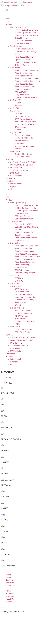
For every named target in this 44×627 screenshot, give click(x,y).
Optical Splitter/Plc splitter (26, 97)
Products (9, 577)
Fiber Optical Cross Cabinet (26, 78)
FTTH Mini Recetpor (23, 41)
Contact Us (10, 585)
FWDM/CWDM (21, 92)
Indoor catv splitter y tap (25, 122)
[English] (12, 2)
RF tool (18, 130)
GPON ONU (15, 108)
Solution (9, 159)
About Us (10, 583)
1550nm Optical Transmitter (26, 35)
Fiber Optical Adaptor (24, 73)
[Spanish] (25, 5)
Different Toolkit (22, 65)
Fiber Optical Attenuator (25, 76)
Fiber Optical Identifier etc (26, 62)
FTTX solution (16, 175)
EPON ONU (19, 103)
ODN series (15, 68)
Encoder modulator (23, 135)
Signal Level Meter (22, 59)
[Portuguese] (7, 5)
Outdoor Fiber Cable (23, 154)
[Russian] (17, 5)
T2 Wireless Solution (19, 170)
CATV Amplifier (21, 113)
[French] (19, 2)
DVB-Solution (16, 173)
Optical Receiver (22, 38)
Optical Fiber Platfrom (24, 43)
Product (9, 24)
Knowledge (10, 178)
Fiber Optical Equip (18, 27)
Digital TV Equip (17, 132)
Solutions (10, 580)
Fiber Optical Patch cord (25, 86)
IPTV (8, 19)
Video (12, 189)
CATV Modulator (22, 116)
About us (9, 181)
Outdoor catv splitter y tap (26, 124)
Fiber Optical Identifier (24, 57)
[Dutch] (4, 2)
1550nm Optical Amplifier (25, 32)
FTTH (8, 22)
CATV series (15, 111)
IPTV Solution (16, 167)
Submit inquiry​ (16, 184)
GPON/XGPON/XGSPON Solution (24, 162)
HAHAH (18, 149)
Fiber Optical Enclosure (25, 84)
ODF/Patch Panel (22, 95)
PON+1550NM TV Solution (21, 165)
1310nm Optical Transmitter (26, 30)
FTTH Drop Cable (22, 157)
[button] (22, 191)
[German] (27, 2)
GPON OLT (19, 105)
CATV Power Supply (23, 119)
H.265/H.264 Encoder (24, 138)
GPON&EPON (15, 100)
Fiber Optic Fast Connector (26, 70)
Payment (14, 186)
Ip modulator (20, 143)
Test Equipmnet (16, 46)
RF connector (20, 127)
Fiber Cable (15, 151)
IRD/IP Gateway (21, 140)
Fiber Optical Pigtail (23, 89)
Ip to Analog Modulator (25, 146)
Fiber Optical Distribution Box (27, 81)
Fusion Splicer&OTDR (24, 49)
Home (8, 377)
